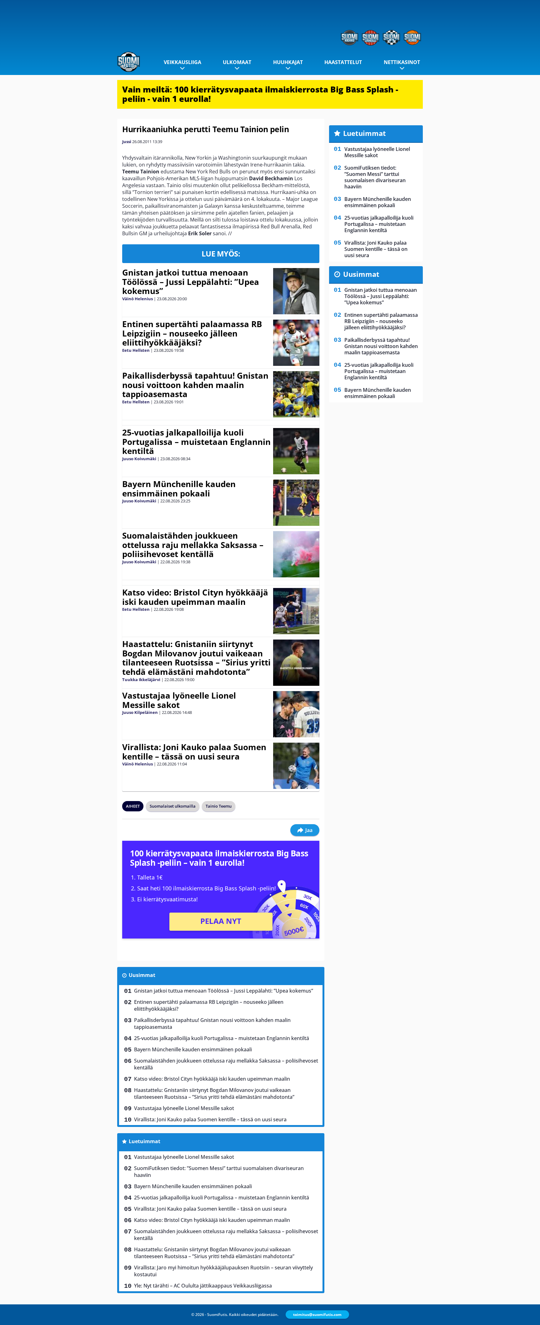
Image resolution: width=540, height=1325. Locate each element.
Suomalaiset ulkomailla (173, 806)
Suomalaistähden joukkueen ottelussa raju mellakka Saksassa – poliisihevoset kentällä (192, 545)
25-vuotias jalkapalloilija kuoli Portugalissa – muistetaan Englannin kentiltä (196, 442)
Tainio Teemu (219, 806)
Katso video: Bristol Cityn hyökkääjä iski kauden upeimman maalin (195, 597)
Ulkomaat (237, 62)
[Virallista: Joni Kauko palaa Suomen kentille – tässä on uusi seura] (296, 766)
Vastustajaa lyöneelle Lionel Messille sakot (179, 700)
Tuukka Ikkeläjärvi (141, 679)
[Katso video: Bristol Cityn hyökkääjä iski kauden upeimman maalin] (296, 611)
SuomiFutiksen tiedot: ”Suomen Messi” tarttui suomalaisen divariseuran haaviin (219, 1171)
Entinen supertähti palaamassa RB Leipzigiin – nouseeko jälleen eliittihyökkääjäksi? (192, 333)
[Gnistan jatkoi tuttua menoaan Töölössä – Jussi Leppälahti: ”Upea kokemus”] (296, 291)
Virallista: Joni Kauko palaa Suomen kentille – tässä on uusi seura (194, 751)
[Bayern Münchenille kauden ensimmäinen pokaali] (296, 503)
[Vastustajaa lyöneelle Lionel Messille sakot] (296, 714)
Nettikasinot (402, 62)
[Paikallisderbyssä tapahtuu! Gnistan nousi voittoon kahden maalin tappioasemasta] (296, 394)
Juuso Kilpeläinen (140, 712)
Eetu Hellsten (136, 350)
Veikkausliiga (182, 62)
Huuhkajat (288, 62)
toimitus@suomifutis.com (317, 1314)
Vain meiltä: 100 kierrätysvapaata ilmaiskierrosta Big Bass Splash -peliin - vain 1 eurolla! (260, 94)
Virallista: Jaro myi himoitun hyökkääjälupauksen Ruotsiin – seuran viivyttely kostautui (223, 1271)
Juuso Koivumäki (139, 458)
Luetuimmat (144, 1141)
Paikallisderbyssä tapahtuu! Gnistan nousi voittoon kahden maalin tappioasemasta (195, 385)
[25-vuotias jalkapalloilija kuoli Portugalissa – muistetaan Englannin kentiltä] (296, 451)
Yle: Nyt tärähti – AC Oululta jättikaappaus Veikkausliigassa (203, 1285)
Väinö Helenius (137, 298)
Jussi (126, 141)
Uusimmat (142, 975)
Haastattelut (343, 62)
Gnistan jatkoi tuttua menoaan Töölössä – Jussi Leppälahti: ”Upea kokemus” (190, 282)
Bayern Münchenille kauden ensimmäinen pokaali (179, 488)
